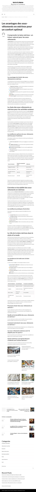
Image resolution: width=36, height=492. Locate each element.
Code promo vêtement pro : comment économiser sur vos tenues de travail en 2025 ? (28, 348)
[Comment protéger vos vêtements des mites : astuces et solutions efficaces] (28, 391)
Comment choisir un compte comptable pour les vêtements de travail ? (13, 478)
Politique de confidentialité (18, 490)
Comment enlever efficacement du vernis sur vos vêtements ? (12, 482)
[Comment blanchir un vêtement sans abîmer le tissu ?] (28, 363)
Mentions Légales (4, 490)
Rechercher (4, 466)
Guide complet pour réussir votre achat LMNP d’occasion (11, 480)
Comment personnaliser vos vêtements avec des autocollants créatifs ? (13, 397)
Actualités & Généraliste (6, 443)
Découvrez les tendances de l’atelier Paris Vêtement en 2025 (11, 474)
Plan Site (12, 490)
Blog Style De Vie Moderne (18, 4)
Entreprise (3, 448)
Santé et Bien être (5, 459)
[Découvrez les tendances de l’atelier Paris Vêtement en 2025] (14, 350)
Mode (10, 20)
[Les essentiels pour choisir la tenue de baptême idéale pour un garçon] (14, 377)
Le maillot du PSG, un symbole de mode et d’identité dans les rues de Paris (18, 427)
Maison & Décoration (5, 451)
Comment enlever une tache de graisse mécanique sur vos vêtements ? (13, 476)
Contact (9, 490)
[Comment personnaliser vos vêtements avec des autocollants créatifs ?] (14, 391)
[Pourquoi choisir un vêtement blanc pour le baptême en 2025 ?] (28, 377)
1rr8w (3, 36)
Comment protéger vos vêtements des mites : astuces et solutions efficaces (27, 397)
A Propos (23, 490)
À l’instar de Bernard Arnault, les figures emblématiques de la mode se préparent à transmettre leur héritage (18, 420)
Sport (3, 462)
